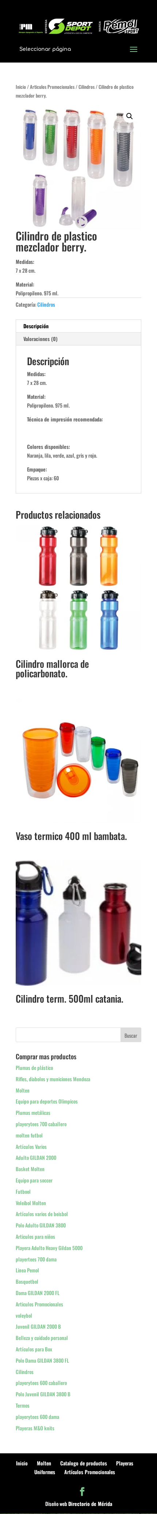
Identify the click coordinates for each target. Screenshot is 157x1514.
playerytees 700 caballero (41, 1124)
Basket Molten (30, 1169)
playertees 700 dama (36, 1259)
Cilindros (86, 86)
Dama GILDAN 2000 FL (38, 1293)
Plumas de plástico (34, 1067)
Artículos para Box (34, 1349)
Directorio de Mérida (90, 1503)
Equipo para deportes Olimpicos (47, 1101)
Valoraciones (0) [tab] (40, 338)
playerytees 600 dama (37, 1416)
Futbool (23, 1191)
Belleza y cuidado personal (42, 1337)
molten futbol (29, 1135)
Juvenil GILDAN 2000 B (38, 1326)
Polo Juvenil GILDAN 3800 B (43, 1394)
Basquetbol (27, 1281)
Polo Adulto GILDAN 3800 (41, 1225)
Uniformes (44, 1472)
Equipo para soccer (34, 1180)
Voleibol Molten (31, 1203)
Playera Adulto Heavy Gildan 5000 (49, 1248)
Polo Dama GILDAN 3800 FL (42, 1360)
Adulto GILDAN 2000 (36, 1157)
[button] (129, 116)
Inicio (21, 86)
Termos (23, 1405)
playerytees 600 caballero (41, 1382)
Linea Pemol (27, 1270)
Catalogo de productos (83, 1463)
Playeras (124, 1463)
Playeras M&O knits (35, 1428)
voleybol (24, 1315)
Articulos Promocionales (52, 86)
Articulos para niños (35, 1236)
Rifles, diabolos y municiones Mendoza (53, 1079)
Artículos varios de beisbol (42, 1214)
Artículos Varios (31, 1146)
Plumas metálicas (33, 1112)
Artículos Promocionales (89, 1472)
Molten (23, 1090)
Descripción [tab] (36, 326)
